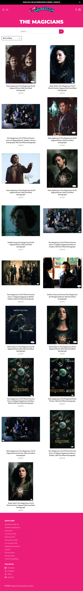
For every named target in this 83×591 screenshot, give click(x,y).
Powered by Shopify (26, 586)
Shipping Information (12, 546)
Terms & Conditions (12, 559)
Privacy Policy (10, 556)
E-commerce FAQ (11, 543)
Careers (7, 549)
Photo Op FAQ (10, 537)
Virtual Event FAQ (11, 540)
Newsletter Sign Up (12, 524)
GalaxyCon (15, 586)
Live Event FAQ (10, 534)
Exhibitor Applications (12, 527)
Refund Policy (10, 553)
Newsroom (8, 531)
